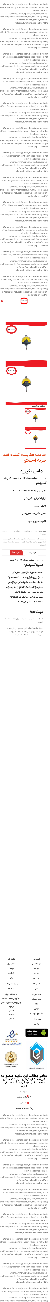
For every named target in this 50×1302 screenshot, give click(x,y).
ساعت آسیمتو (14, 539)
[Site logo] (24, 300)
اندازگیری (25, 539)
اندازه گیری (27, 531)
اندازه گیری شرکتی (15, 531)
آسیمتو (32, 539)
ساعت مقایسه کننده (29, 542)
